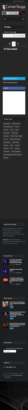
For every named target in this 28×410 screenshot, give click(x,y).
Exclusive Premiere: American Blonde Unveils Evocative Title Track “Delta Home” (17, 325)
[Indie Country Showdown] (13, 13)
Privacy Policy (8, 377)
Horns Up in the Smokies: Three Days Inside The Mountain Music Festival (16, 261)
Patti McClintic (19, 272)
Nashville (6, 145)
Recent (5, 44)
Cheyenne (6, 129)
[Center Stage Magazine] (14, 7)
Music (14, 43)
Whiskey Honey (7, 142)
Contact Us (6, 239)
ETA (12, 148)
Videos (10, 44)
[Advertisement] (14, 63)
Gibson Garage (15, 142)
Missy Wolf (18, 264)
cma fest (17, 126)
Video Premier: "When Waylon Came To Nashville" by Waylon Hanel (17, 304)
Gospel (11, 129)
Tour (18, 44)
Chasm (16, 129)
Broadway (6, 157)
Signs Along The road (8, 126)
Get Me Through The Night (16, 136)
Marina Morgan (7, 123)
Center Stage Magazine (17, 375)
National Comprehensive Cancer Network (12, 154)
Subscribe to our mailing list (14, 348)
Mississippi (6, 136)
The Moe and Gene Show (15, 139)
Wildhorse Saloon (16, 123)
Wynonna (17, 145)
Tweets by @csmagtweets (10, 82)
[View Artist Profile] (15, 32)
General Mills (6, 151)
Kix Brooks (17, 148)
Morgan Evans (7, 132)
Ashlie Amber (15, 132)
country (11, 145)
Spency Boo (6, 148)
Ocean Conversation (15, 151)
